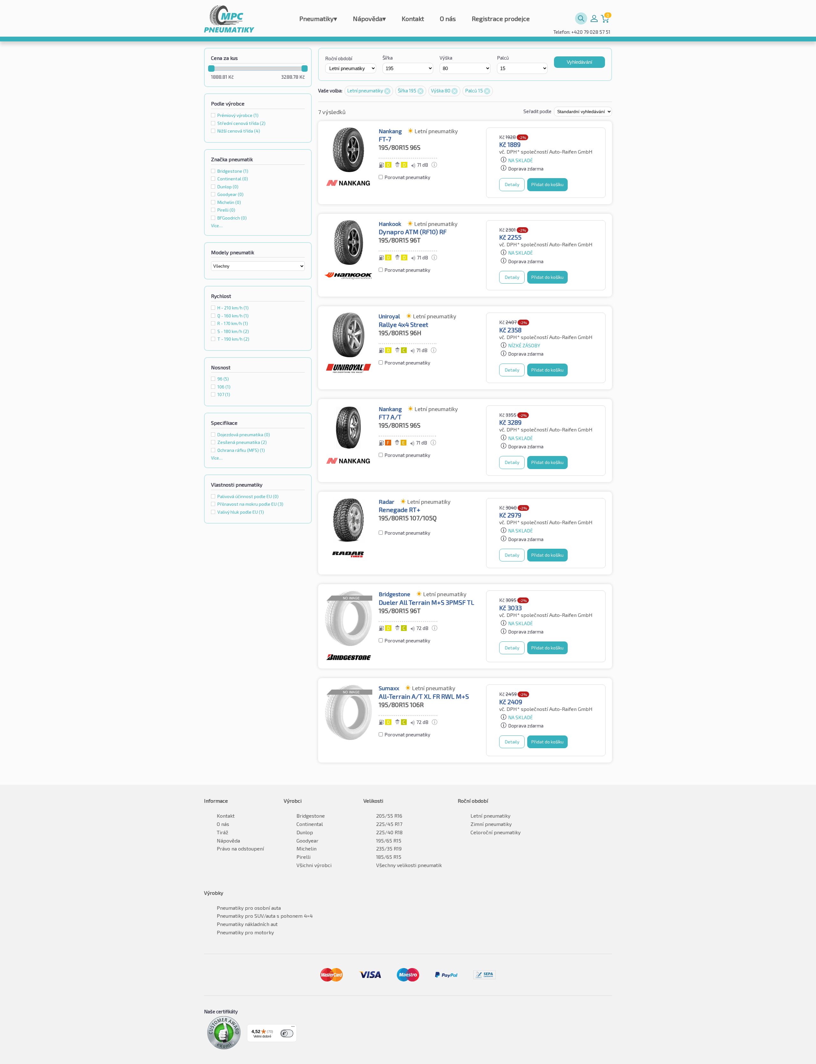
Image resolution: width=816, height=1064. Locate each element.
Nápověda (369, 18)
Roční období (338, 58)
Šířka (387, 58)
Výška (446, 58)
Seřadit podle (537, 111)
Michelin (306, 848)
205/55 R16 (389, 816)
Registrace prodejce (501, 18)
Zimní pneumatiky (491, 824)
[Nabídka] (293, 1028)
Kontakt (413, 18)
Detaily (512, 184)
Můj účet (594, 18)
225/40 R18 (389, 832)
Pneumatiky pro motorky (245, 932)
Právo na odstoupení (240, 848)
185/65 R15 (388, 857)
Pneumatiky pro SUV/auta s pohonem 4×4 (265, 916)
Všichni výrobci (314, 865)
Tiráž (222, 832)
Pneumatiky (318, 18)
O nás (448, 18)
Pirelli (303, 857)
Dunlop (304, 832)
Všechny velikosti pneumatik (409, 865)
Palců (503, 58)
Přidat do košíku (547, 184)
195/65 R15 (388, 840)
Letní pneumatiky (365, 90)
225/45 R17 (389, 824)
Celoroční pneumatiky (495, 832)
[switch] (286, 1033)
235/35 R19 (389, 848)
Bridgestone (310, 816)
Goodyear (307, 840)
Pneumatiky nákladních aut (247, 924)
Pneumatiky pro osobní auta (249, 908)
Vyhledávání (579, 62)
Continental (309, 824)
